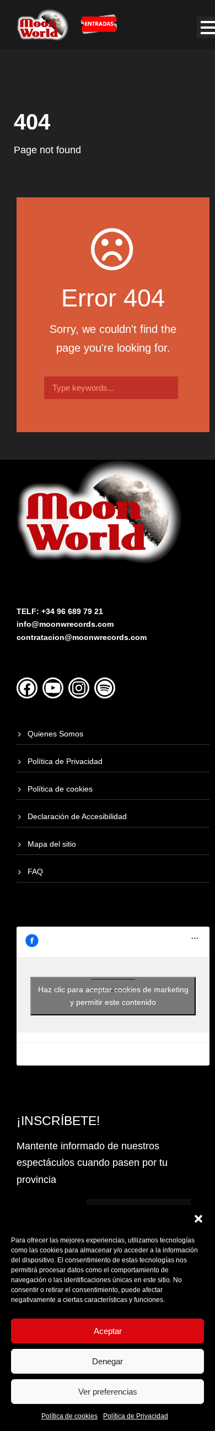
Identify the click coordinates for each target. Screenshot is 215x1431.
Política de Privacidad (135, 1416)
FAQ (35, 871)
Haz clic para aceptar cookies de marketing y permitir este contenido (113, 996)
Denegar (107, 1361)
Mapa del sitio (52, 844)
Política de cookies (69, 1416)
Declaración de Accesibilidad (77, 816)
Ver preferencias (107, 1391)
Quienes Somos (55, 733)
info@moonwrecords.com (65, 624)
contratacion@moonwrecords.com (82, 637)
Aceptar (108, 1331)
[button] (198, 1218)
